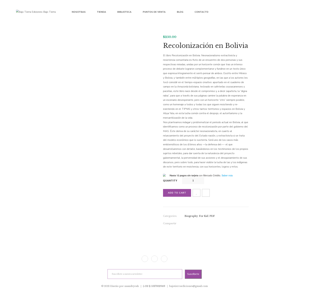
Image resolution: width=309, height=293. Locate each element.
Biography (191, 215)
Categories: (170, 215)
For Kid (203, 215)
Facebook (154, 259)
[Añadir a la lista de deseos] (196, 193)
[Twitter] (192, 224)
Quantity (170, 180)
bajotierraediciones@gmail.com (188, 286)
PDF (212, 215)
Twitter (145, 259)
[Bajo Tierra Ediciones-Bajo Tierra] (36, 12)
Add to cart (177, 192)
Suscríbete (193, 274)
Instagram (164, 259)
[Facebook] (185, 224)
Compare (206, 193)
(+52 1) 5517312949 (154, 286)
